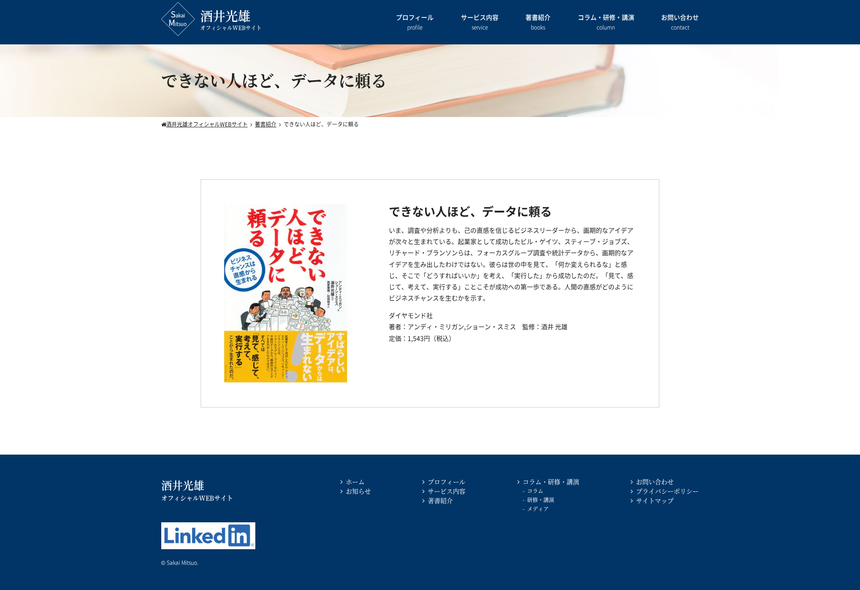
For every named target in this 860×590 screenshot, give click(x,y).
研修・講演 (540, 499)
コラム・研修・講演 (606, 22)
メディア (538, 508)
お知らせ (358, 490)
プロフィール (415, 22)
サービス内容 (480, 22)
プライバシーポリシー (667, 490)
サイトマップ (655, 500)
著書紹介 (537, 22)
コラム (535, 491)
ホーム (355, 481)
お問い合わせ (680, 22)
